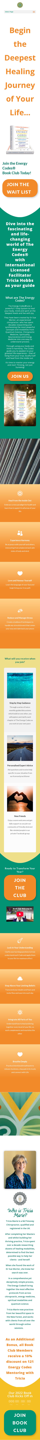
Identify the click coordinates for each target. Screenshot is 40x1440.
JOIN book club (20, 1422)
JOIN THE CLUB (20, 887)
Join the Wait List (19, 188)
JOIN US (20, 376)
